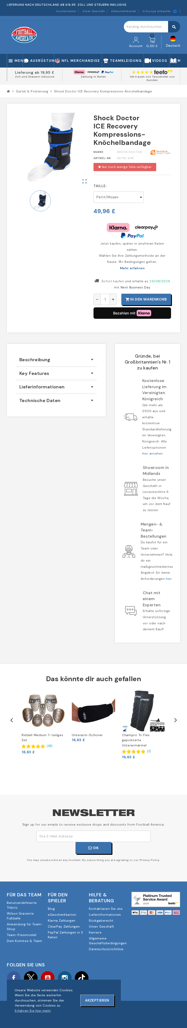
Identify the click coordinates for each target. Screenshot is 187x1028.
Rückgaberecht (101, 920)
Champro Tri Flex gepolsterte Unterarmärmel (136, 740)
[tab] (56, 359)
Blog (51, 909)
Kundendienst (66, 11)
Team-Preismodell (21, 935)
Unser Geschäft (93, 11)
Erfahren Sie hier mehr (33, 1011)
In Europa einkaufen (157, 11)
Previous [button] (12, 720)
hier (168, 579)
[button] (37, 746)
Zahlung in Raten (93, 76)
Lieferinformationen (105, 915)
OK (95, 847)
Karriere (95, 932)
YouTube (48, 978)
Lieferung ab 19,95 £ (34, 72)
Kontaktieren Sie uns (105, 909)
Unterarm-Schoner (87, 735)
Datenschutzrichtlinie (106, 949)
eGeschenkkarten (123, 11)
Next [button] (175, 720)
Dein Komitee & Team (24, 941)
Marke (99, 152)
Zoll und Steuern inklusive (34, 76)
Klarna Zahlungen (61, 920)
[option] (43, 721)
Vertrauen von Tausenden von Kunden (152, 78)
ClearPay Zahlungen (64, 926)
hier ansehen (152, 453)
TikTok (81, 978)
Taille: (100, 186)
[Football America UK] (24, 35)
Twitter (31, 978)
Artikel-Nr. (103, 158)
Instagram (65, 978)
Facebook (14, 978)
